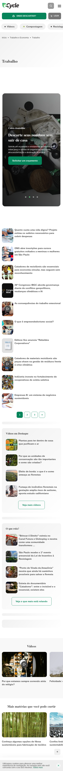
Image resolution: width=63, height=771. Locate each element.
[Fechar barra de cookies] (58, 765)
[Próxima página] (42, 415)
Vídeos (11, 26)
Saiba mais (38, 767)
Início (4, 38)
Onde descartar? (26, 16)
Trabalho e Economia (19, 38)
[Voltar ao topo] (57, 752)
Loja (56, 16)
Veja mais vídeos (31, 505)
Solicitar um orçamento (25, 160)
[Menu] (59, 6)
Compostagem (34, 26)
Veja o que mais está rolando (31, 601)
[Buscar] (51, 6)
